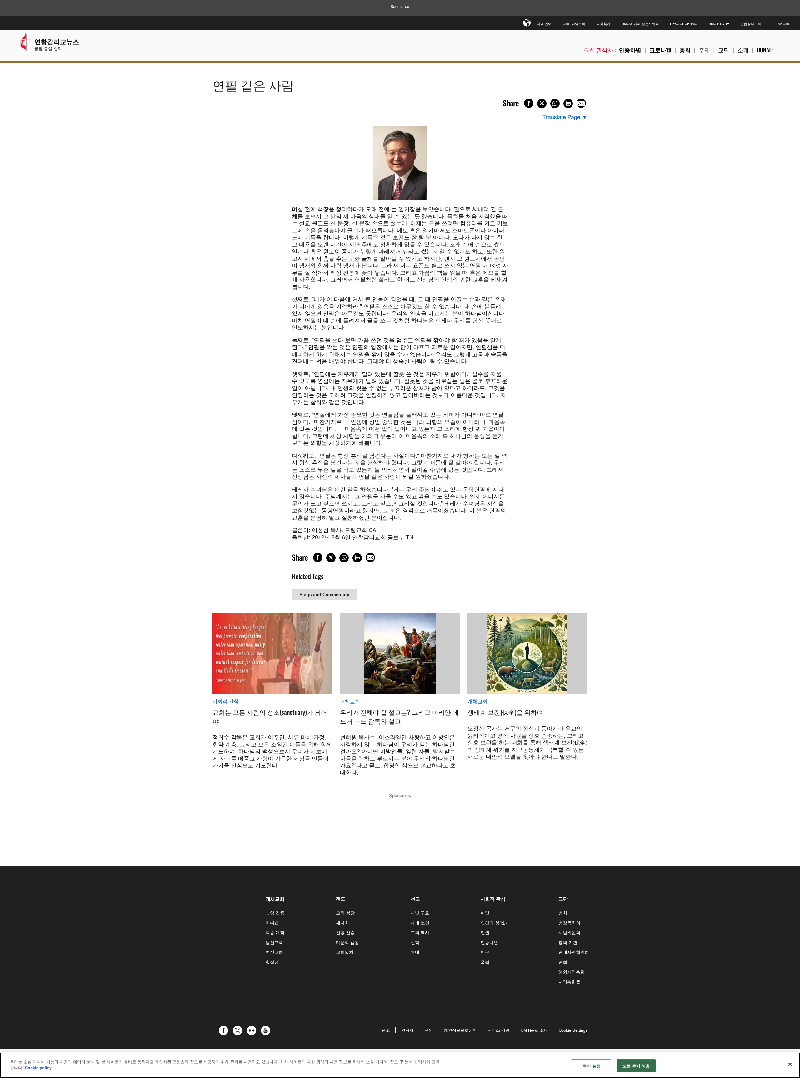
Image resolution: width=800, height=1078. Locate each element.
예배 (415, 952)
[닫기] (790, 1064)
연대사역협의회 (573, 952)
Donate (765, 50)
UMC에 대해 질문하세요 (640, 23)
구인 (429, 1030)
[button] (225, 1030)
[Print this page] (568, 103)
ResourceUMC (683, 23)
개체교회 (350, 701)
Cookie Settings (573, 1030)
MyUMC (784, 23)
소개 (743, 50)
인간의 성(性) (494, 922)
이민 (485, 912)
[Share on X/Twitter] (542, 103)
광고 (386, 1030)
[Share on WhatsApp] (555, 103)
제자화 (342, 922)
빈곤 (485, 952)
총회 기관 (567, 942)
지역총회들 (569, 982)
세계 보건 (420, 922)
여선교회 (274, 952)
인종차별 (630, 50)
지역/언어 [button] (544, 23)
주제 (704, 50)
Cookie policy (38, 1067)
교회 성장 (345, 912)
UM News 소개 (534, 1030)
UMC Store (718, 23)
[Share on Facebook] (528, 103)
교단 (723, 50)
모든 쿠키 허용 (636, 1066)
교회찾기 (603, 23)
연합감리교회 (750, 23)
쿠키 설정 (592, 1066)
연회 (562, 962)
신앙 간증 (275, 912)
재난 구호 (420, 912)
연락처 (407, 1030)
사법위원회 (569, 932)
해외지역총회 (571, 972)
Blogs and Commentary (324, 594)
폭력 (485, 962)
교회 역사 (420, 932)
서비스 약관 (498, 1030)
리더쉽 (272, 922)
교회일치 (344, 952)
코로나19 (660, 50)
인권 (485, 932)
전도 (340, 898)
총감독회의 (569, 922)
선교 (415, 898)
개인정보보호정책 (460, 1030)
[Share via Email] (581, 103)
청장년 (272, 962)
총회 (685, 50)
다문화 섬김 (347, 942)
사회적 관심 (225, 701)
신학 (415, 942)
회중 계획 (275, 932)
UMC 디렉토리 (574, 23)
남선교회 (274, 942)
